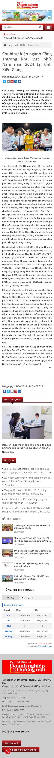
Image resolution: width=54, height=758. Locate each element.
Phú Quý (8, 631)
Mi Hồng (8, 636)
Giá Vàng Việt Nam (44, 646)
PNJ (8, 621)
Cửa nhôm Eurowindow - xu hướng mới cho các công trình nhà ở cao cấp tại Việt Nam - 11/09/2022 (26, 481)
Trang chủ (11, 44)
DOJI (9, 626)
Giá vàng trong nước (12, 605)
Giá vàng (10, 598)
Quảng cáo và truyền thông (20, 749)
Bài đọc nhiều (11, 519)
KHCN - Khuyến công (29, 44)
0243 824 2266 (18, 710)
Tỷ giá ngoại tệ (27, 598)
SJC (8, 615)
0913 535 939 (22, 731)
